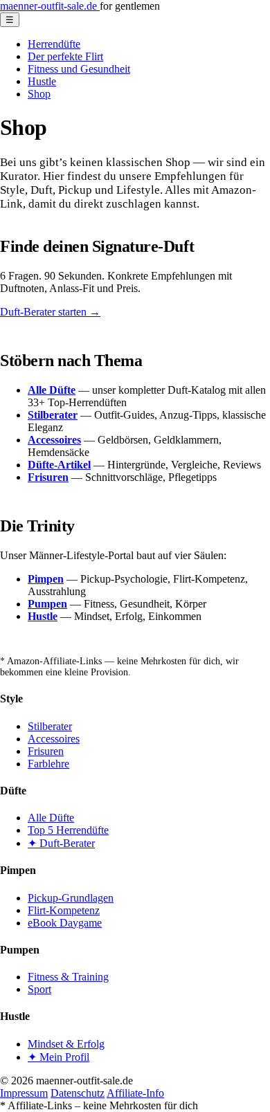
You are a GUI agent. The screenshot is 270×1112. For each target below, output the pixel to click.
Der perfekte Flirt (65, 56)
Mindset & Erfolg (66, 1044)
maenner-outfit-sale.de (50, 6)
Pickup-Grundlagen (71, 898)
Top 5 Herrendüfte (68, 830)
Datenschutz (78, 1093)
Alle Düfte (51, 817)
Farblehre (48, 763)
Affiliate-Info (135, 1093)
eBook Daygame (65, 923)
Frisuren (46, 751)
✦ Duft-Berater (61, 843)
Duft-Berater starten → (50, 312)
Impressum (24, 1093)
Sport (39, 989)
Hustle (42, 81)
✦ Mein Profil (58, 1057)
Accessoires (54, 739)
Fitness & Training (68, 977)
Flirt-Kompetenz (64, 910)
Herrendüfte (54, 44)
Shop (39, 94)
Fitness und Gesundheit (79, 69)
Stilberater (50, 726)
